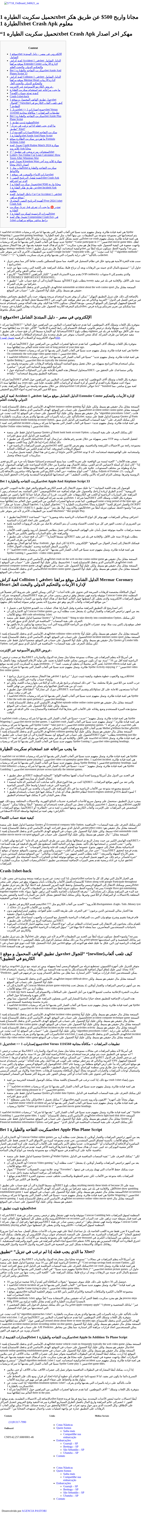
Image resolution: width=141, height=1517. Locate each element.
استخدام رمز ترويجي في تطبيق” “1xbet (32, 151)
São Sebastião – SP (73, 1449)
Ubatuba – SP (70, 1452)
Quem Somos (63, 1427)
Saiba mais (69, 1431)
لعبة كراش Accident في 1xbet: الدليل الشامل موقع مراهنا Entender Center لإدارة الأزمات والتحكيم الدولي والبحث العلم (35, 64)
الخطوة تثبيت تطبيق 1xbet (24, 122)
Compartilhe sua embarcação (72, 1436)
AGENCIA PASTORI (33, 1510)
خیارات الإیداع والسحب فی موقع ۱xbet (31, 174)
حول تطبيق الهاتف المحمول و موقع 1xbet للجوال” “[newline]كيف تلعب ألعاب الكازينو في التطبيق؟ (36, 103)
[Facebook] (99, 1425)
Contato (60, 1455)
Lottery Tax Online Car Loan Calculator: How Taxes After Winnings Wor (35, 156)
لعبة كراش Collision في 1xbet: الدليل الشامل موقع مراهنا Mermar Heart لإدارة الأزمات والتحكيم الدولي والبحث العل (35, 80)
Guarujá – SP (70, 1443)
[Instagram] (108, 1425)
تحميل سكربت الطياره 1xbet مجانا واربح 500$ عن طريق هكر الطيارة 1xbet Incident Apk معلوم (35, 187)
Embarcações (63, 1440)
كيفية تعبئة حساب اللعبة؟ (24, 93)
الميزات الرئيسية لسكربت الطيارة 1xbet (32, 213)
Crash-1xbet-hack (19, 96)
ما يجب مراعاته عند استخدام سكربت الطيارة (35, 89)
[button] (104, 5)
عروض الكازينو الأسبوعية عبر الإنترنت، (31, 86)
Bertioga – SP (70, 1446)
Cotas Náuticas (64, 1424)
